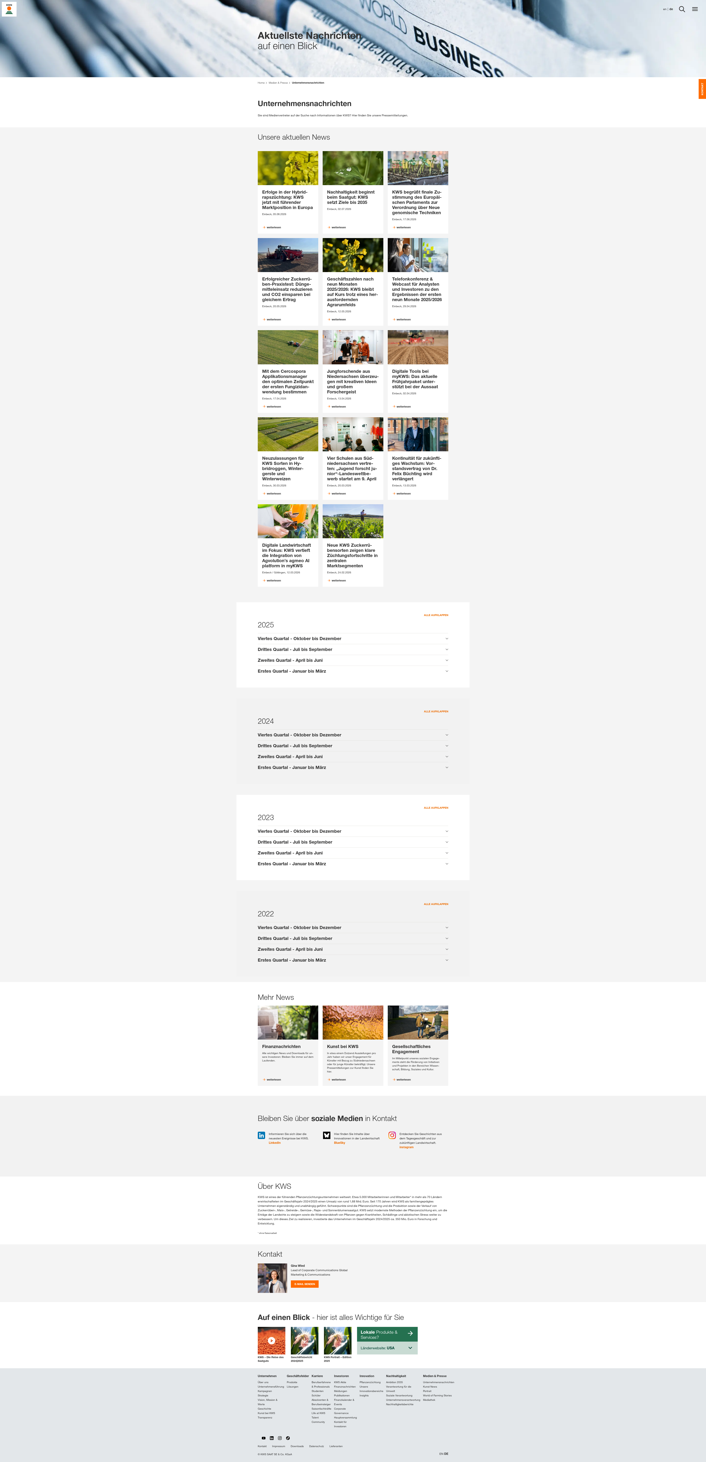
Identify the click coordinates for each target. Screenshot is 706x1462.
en (664, 9)
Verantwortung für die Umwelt (398, 1389)
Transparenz (265, 1417)
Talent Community (318, 1420)
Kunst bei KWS (266, 1413)
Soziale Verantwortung (399, 1395)
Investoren (341, 1376)
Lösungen (292, 1386)
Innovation (367, 1376)
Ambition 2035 (394, 1382)
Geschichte (264, 1408)
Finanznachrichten (345, 1386)
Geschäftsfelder (298, 1376)
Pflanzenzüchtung (370, 1382)
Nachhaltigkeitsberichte (399, 1404)
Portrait (427, 1391)
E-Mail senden (305, 1284)
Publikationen (342, 1395)
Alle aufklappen (436, 615)
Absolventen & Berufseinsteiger (321, 1402)
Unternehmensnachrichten (438, 1382)
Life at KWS (318, 1413)
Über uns (263, 1382)
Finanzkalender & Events (344, 1402)
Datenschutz (316, 1446)
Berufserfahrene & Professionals (321, 1384)
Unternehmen (267, 1376)
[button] (271, 1345)
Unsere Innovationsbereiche (371, 1389)
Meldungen (340, 1391)
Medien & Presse (435, 1376)
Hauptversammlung (345, 1417)
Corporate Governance (341, 1411)
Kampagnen (265, 1391)
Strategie (263, 1395)
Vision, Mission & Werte (267, 1402)
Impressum (278, 1446)
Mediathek (429, 1400)
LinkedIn (275, 1143)
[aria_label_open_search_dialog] (682, 9)
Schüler (316, 1395)
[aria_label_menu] (695, 9)
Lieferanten (336, 1446)
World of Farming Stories (437, 1395)
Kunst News (430, 1386)
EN (441, 1454)
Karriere (317, 1376)
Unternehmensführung (271, 1386)
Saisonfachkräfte (321, 1408)
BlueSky (339, 1143)
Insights (364, 1395)
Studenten (318, 1391)
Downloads (297, 1446)
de (671, 9)
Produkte (292, 1382)
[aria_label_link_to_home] (9, 8)
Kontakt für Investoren (340, 1424)
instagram (407, 1147)
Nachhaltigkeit (396, 1376)
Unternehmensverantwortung (403, 1400)
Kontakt (262, 1446)
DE (446, 1454)
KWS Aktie (340, 1382)
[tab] (353, 638)
